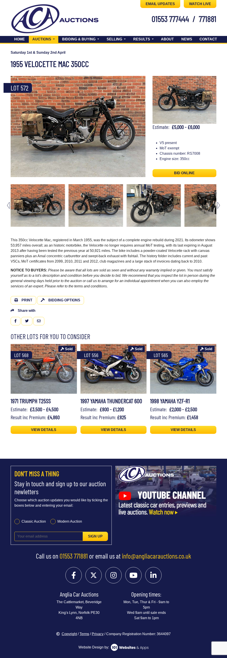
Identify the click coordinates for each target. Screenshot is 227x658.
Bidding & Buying (79, 39)
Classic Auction (34, 521)
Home (19, 39)
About (167, 39)
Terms (84, 634)
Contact (208, 39)
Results (142, 39)
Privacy (98, 634)
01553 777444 (170, 19)
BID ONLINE (184, 173)
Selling (115, 39)
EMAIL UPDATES (160, 4)
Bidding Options (64, 300)
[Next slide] (147, 126)
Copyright (69, 634)
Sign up (95, 536)
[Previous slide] (8, 126)
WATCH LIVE (200, 4)
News (186, 39)
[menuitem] (38, 205)
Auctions (45, 39)
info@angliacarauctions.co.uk (156, 556)
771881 (207, 19)
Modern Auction (69, 521)
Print (27, 300)
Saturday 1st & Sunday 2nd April (38, 52)
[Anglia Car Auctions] (35, 19)
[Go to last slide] (8, 205)
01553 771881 (74, 556)
